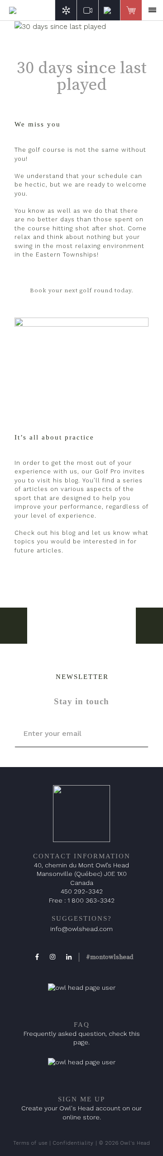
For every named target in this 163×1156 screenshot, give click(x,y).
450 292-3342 (82, 891)
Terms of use (30, 1143)
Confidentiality (73, 1143)
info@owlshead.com (81, 928)
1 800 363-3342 (91, 900)
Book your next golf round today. (82, 290)
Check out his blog (45, 532)
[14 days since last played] (13, 626)
